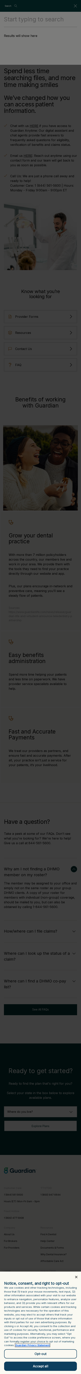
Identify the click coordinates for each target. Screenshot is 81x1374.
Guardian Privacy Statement (32, 1345)
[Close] (76, 1277)
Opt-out (40, 1354)
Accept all (40, 1366)
